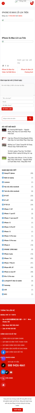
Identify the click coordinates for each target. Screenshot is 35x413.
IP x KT (6, 200)
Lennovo (7, 182)
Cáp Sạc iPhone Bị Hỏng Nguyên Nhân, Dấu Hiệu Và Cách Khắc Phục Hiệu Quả (20, 139)
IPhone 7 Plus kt (9, 263)
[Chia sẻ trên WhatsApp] (3, 66)
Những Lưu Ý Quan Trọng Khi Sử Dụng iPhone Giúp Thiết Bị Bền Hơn (20, 145)
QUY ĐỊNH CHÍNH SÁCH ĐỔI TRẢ (13, 352)
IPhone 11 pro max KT (11, 218)
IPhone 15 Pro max (10, 240)
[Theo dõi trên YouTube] (11, 372)
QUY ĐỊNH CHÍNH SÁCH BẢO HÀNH (13, 345)
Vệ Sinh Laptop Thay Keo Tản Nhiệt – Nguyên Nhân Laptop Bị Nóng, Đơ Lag (20, 152)
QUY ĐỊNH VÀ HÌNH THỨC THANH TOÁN (15, 342)
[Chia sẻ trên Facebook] (5, 66)
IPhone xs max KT (10, 272)
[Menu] (3, 3)
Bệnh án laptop (9, 178)
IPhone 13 (7, 231)
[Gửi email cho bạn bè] (8, 66)
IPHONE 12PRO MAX (10, 249)
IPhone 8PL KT (9, 267)
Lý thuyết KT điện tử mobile (13, 281)
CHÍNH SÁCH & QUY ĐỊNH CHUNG (13, 338)
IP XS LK (7, 205)
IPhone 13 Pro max (10, 236)
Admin (20, 16)
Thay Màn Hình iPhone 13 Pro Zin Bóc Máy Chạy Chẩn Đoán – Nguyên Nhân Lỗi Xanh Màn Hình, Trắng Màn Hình (20, 160)
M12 (5, 294)
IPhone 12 (7, 223)
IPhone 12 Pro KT (9, 227)
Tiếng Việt (22, 1)
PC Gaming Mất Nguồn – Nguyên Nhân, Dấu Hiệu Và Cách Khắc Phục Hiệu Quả (19, 131)
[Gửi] (30, 118)
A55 (5, 290)
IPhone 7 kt (7, 258)
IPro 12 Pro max (9, 276)
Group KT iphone (9, 173)
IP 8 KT (6, 196)
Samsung (7, 285)
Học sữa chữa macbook (11, 187)
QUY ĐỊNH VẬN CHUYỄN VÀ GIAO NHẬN (15, 349)
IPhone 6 (7, 245)
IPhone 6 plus (8, 254)
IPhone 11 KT (8, 209)
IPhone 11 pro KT (9, 213)
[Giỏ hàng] (31, 3)
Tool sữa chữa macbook (11, 191)
